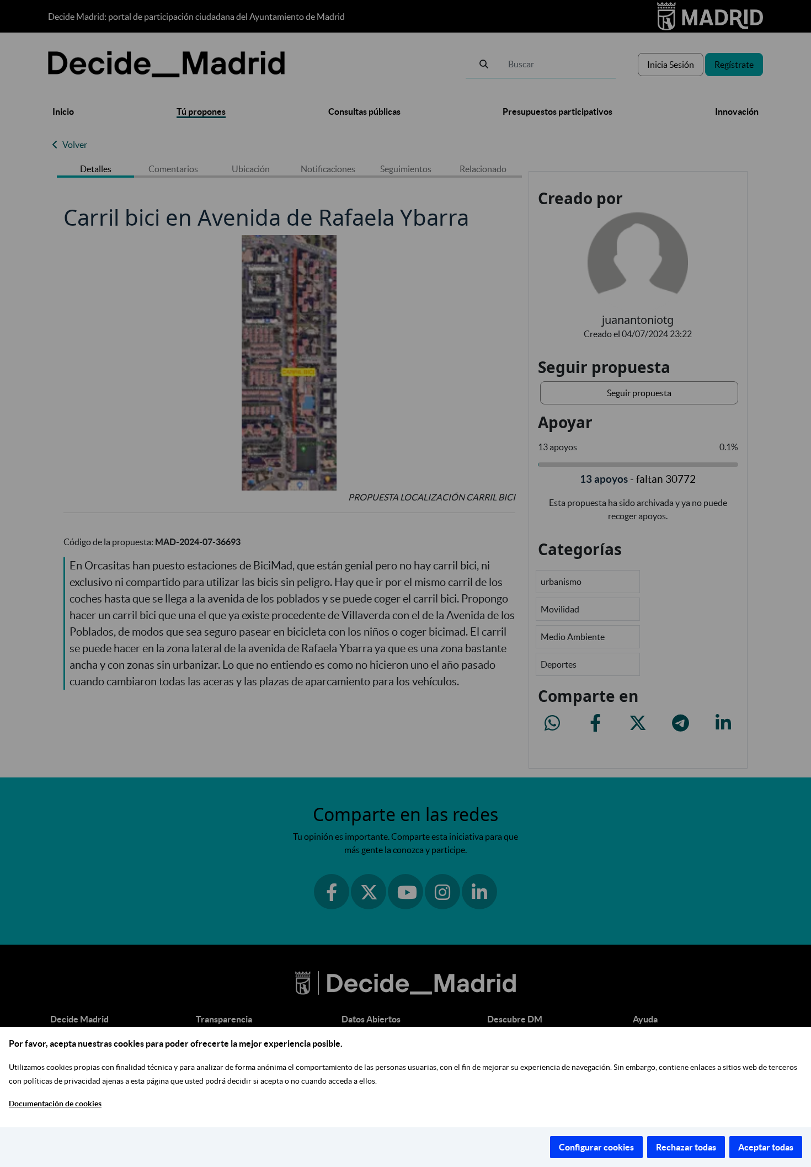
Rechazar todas (686, 1147)
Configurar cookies (596, 1147)
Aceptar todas (765, 1147)
